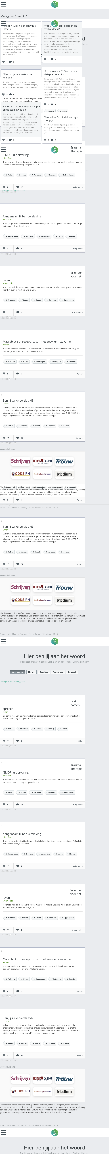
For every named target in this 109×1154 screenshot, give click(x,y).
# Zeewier (71, 361)
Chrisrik (6, 403)
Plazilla (54, 4)
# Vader (9, 175)
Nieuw (31, 508)
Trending (23, 508)
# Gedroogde (39, 361)
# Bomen (10, 729)
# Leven (63, 111)
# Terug (50, 111)
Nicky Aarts (7, 158)
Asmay (6, 344)
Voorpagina (17, 672)
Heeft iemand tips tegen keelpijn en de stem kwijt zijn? (22, 108)
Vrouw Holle (8, 283)
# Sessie (22, 175)
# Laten (59, 236)
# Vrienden (10, 300)
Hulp (9, 508)
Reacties (44, 672)
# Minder (23, 426)
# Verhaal (24, 729)
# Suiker (9, 426)
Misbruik (15, 508)
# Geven (37, 300)
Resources (58, 672)
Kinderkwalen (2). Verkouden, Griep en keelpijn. (60, 73)
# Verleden (36, 175)
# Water (24, 361)
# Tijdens (51, 175)
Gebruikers (46, 508)
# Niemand (28, 236)
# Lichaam (50, 426)
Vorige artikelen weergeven (13, 681)
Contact (72, 672)
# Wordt (36, 426)
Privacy (2, 508)
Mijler (5, 712)
